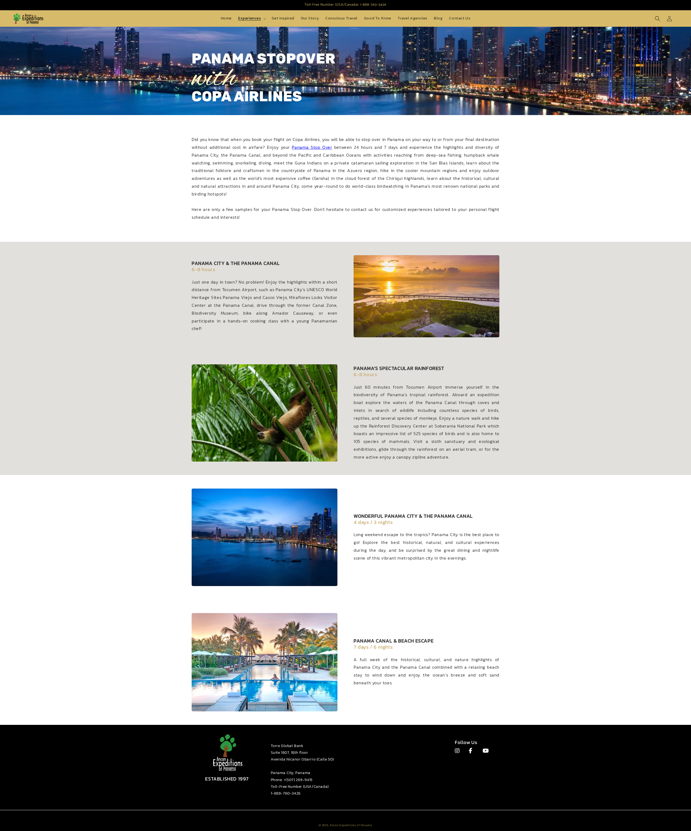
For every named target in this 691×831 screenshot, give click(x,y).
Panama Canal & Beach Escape (393, 640)
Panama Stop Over (312, 147)
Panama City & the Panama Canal (236, 263)
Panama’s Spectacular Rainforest (399, 368)
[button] (251, 18)
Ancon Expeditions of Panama (351, 825)
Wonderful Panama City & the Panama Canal (413, 516)
